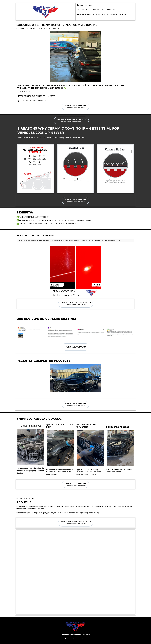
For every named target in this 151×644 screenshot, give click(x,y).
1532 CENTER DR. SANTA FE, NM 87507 (97, 10)
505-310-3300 (85, 5)
